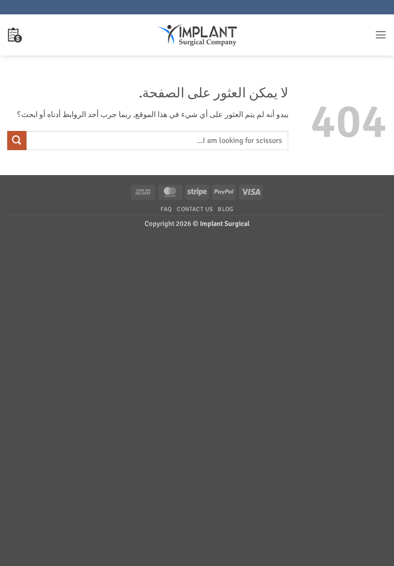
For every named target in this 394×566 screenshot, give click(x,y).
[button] (381, 35)
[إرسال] (16, 140)
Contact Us (195, 209)
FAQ (166, 209)
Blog (226, 209)
